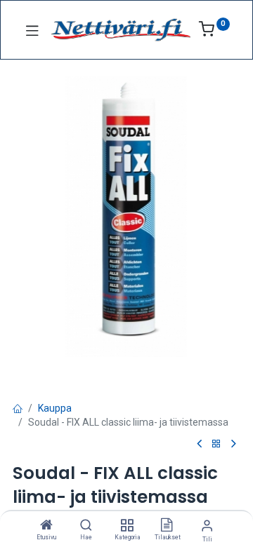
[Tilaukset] (166, 526)
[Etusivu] (46, 526)
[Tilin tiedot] (207, 526)
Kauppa (55, 408)
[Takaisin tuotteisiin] (216, 444)
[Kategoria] (127, 526)
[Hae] (86, 526)
